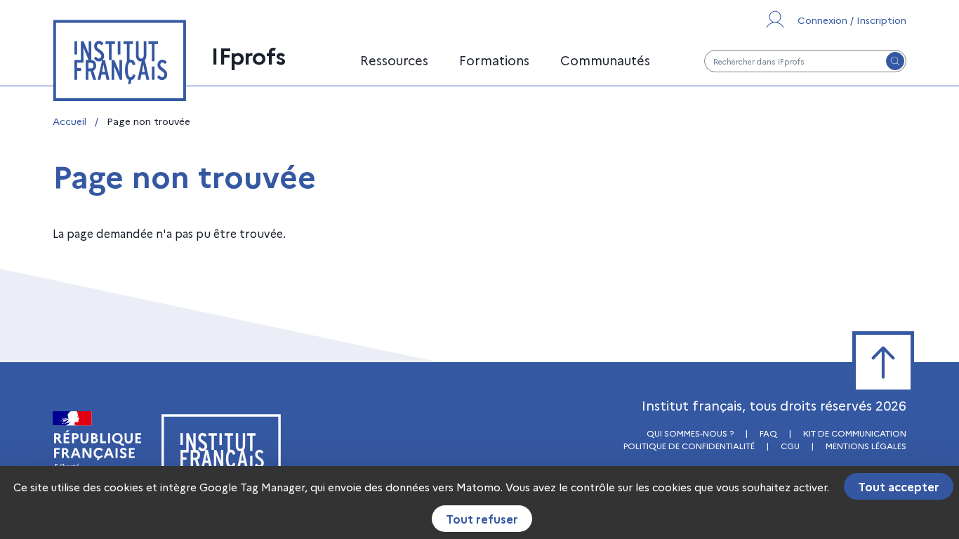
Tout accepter (898, 486)
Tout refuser (482, 518)
